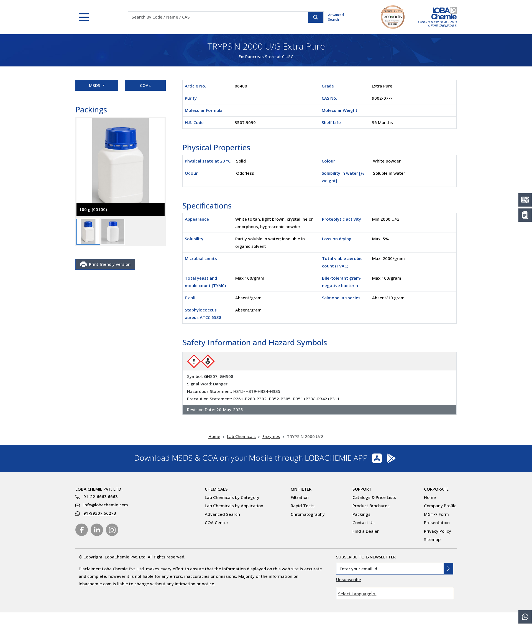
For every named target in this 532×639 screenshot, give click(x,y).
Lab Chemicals (241, 436)
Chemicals (216, 489)
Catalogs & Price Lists (374, 497)
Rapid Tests (302, 505)
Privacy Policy (437, 531)
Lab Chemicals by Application (234, 505)
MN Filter (301, 489)
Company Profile (440, 505)
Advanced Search (336, 17)
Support (362, 489)
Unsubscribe (348, 579)
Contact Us (363, 522)
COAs (145, 85)
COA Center (216, 522)
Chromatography (308, 514)
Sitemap (432, 539)
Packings (361, 514)
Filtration (300, 497)
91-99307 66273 (99, 513)
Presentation (437, 522)
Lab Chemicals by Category (232, 497)
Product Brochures (371, 505)
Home (214, 436)
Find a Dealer (365, 531)
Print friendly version (110, 264)
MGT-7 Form (436, 514)
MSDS (95, 85)
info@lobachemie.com (105, 504)
